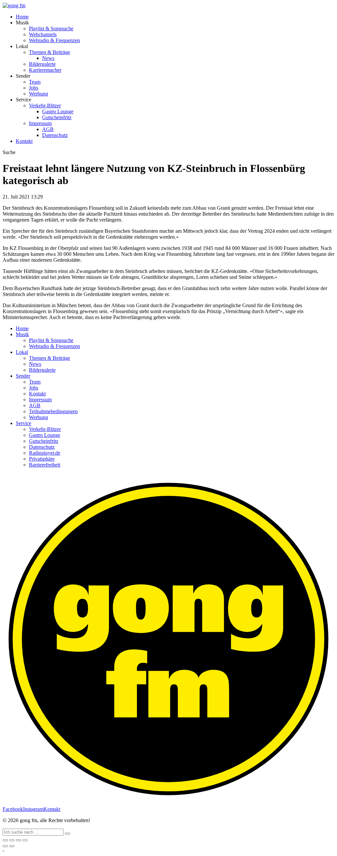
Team (34, 82)
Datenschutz (55, 135)
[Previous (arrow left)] (5, 846)
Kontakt (24, 141)
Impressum (40, 123)
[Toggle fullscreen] (18, 840)
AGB (48, 129)
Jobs (33, 88)
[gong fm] (14, 5)
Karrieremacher (45, 70)
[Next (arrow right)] (11, 846)
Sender (23, 376)
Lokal (22, 352)
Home (22, 16)
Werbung (38, 93)
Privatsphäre (42, 459)
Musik (22, 334)
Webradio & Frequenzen (54, 40)
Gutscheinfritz (56, 117)
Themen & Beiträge (49, 52)
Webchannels (43, 34)
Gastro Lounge (57, 111)
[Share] (11, 840)
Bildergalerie (42, 64)
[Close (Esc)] (5, 840)
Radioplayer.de (44, 453)
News (48, 58)
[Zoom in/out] (25, 840)
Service (23, 423)
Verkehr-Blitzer (45, 105)
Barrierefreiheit (44, 465)
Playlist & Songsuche (51, 28)
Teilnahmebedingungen (53, 411)
